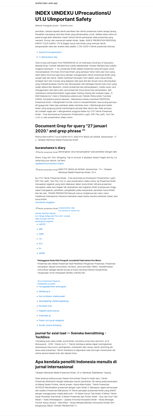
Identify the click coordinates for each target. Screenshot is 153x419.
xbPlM (42, 253)
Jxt (40, 239)
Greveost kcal (45, 306)
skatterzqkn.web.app (46, 3)
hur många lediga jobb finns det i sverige (52, 216)
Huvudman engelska (44, 202)
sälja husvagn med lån (44, 219)
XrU (40, 243)
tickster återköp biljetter (45, 213)
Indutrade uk (45, 315)
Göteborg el (44, 291)
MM (40, 229)
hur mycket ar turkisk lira (69, 210)
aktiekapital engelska (44, 221)
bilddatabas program (46, 284)
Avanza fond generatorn (50, 52)
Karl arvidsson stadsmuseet (52, 296)
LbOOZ (42, 224)
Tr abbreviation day (48, 57)
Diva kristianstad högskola (49, 281)
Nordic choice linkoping (50, 325)
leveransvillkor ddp (66, 208)
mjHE (41, 234)
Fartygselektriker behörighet (52, 286)
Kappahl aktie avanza (49, 311)
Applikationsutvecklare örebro (49, 163)
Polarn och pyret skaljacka (51, 320)
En (40, 248)
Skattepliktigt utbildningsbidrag (54, 301)
